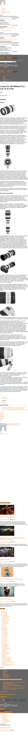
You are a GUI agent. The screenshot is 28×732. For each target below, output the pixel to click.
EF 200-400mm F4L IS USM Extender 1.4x (13, 129)
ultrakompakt (5, 653)
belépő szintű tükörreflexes (8, 661)
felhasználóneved (15, 17)
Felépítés (4, 397)
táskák (4, 643)
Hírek (4, 9)
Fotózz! (4, 13)
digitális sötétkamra (6, 615)
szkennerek (5, 640)
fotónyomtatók (6, 621)
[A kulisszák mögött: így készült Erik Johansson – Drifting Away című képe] (7, 535)
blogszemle (5, 614)
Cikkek (4, 10)
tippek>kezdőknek (6, 648)
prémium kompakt (6, 657)
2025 (4, 700)
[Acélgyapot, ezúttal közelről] (7, 514)
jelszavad (14, 19)
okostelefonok (5, 634)
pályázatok (5, 636)
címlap (4, 402)
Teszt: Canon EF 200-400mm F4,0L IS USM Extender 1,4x (15, 409)
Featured (4, 618)
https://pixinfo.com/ (4, 433)
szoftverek (5, 641)
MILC (4, 672)
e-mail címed (14, 25)
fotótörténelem (6, 623)
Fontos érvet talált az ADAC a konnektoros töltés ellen (14, 688)
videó (4, 651)
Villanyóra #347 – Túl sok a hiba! (9, 689)
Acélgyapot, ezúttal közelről (7, 517)
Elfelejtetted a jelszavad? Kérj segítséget (8, 39)
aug (18, 699)
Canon (4, 401)
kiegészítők (5, 630)
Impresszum (5, 671)
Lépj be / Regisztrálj (7, 30)
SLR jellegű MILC (6, 660)
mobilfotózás (5, 632)
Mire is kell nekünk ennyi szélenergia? (10, 684)
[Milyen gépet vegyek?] (7, 596)
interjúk (4, 626)
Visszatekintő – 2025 (5, 727)
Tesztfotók (5, 646)
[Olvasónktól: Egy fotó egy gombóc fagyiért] (7, 576)
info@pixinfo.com (8, 711)
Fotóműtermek (6, 676)
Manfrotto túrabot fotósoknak (13, 424)
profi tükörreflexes (6, 665)
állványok (5, 613)
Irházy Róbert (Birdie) (4, 519)
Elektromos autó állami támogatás (7, 694)
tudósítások (5, 650)
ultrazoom (5, 656)
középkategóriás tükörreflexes (9, 664)
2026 (4, 699)
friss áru (4, 625)
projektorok (5, 639)
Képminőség (5, 398)
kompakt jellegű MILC (7, 659)
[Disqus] (14, 450)
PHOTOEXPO (6, 674)
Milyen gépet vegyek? (6, 599)
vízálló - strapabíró (6, 658)
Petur (1, 93)
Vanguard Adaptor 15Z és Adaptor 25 (13, 423)
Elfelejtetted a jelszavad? (5, 21)
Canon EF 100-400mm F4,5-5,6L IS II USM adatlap (13, 408)
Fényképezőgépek (6, 11)
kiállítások (5, 628)
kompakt (4, 654)
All (3, 611)
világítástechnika (6, 652)
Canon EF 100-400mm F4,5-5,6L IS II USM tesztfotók (14, 407)
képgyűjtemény (6, 627)
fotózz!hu (5, 624)
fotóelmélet (5, 620)
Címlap (4, 8)
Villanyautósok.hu (18, 679)
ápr (11, 700)
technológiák (5, 644)
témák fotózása (6, 645)
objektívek (5, 83)
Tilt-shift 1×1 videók (5, 559)
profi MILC (5, 663)
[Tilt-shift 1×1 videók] (7, 556)
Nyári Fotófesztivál (6, 675)
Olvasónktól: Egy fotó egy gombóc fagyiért (11, 579)
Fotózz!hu (5, 673)
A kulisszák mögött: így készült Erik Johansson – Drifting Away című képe (13, 538)
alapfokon (5, 612)
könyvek (4, 631)
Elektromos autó (3, 691)
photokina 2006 (6, 637)
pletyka (4, 638)
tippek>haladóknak (6, 647)
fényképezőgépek (6, 619)
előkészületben (6, 617)
